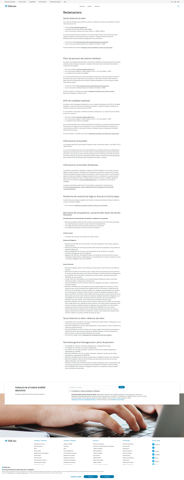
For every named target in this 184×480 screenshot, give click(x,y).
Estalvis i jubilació (97, 462)
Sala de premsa (42, 1)
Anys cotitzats (96, 455)
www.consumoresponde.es (73, 187)
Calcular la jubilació (97, 453)
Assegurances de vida (39, 444)
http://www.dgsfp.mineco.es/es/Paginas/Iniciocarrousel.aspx (92, 42)
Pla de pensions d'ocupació (70, 453)
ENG (178, 1)
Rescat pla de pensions (98, 444)
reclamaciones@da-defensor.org (85, 69)
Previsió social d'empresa (69, 460)
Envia (121, 387)
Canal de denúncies (127, 450)
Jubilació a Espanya (97, 448)
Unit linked (66, 446)
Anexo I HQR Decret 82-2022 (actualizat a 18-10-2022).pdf (97, 187)
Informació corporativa (10, 1)
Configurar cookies (76, 476)
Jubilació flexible (97, 457)
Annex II (85, 176)
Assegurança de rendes (69, 455)
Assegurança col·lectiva (69, 457)
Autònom (90, 6)
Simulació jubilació (97, 450)
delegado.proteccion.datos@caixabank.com (84, 399)
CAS (172, 1)
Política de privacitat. (118, 399)
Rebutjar (90, 476)
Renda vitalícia (37, 450)
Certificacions (126, 460)
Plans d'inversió (37, 457)
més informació (11, 472)
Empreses (97, 6)
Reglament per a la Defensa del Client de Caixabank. (97, 335)
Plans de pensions (38, 446)
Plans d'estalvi (37, 455)
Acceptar (106, 476)
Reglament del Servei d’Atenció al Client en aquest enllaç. (97, 47)
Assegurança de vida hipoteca (41, 453)
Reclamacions (126, 448)
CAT (175, 1)
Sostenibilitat (32, 1)
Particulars (82, 6)
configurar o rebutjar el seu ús (22, 472)
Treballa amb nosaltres (55, 1)
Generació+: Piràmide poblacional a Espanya (103, 446)
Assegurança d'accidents (69, 462)
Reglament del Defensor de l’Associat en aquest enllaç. (104, 133)
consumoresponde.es (69, 189)
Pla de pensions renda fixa (40, 460)
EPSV (35, 448)
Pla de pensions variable (40, 462)
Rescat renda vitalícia (98, 460)
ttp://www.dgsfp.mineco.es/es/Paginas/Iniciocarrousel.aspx (93, 86)
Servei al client (22, 1)
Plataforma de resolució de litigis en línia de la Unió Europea (90, 205)
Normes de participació (128, 457)
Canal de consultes (127, 453)
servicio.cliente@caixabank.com (78, 27)
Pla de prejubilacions (68, 450)
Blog (65, 1)
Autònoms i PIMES (68, 444)
